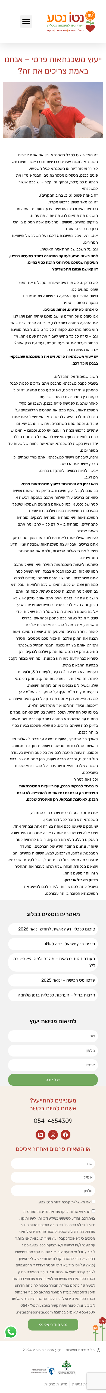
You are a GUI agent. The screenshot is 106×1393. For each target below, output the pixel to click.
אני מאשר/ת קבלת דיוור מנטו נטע (65, 1202)
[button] (26, 21)
